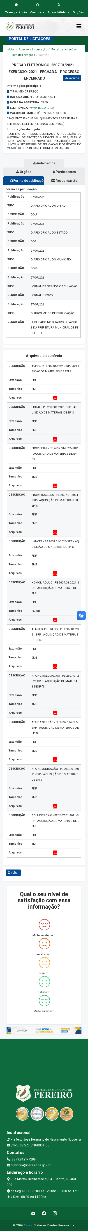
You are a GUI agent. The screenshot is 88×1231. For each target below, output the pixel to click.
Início (10, 49)
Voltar (14, 872)
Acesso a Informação (33, 49)
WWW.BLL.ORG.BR (41, 107)
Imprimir (73, 78)
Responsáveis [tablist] (66, 180)
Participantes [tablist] (65, 172)
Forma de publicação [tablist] (28, 180)
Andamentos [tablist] (45, 163)
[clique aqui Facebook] (44, 1213)
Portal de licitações (64, 49)
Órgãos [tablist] (25, 172)
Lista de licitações (23, 55)
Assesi (28, 1225)
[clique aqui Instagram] (55, 1213)
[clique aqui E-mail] (33, 1213)
